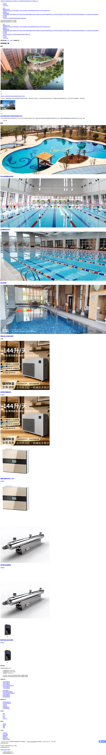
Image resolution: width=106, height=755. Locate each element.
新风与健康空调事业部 (28, 14)
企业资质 (5, 18)
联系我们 (19, 18)
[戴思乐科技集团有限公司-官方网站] (10, 1)
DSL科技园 (9, 18)
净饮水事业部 (13, 14)
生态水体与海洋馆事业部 (57, 14)
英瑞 (4, 727)
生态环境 (5, 718)
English (6, 5)
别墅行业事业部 (66, 14)
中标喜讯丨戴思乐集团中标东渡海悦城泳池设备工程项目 (12, 96)
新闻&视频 (14, 18)
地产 (4, 714)
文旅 (4, 717)
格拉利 (4, 725)
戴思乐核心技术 (6, 9)
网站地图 (54, 741)
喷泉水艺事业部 (36, 14)
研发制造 (25, 10)
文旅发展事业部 (6, 14)
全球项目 (5, 15)
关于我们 (5, 17)
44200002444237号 (46, 741)
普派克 (4, 723)
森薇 (4, 726)
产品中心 (5, 3)
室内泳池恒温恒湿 (15, 10)
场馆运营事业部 (95, 14)
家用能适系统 (6, 707)
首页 (4, 8)
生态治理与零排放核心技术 (44, 26)
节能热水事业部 (73, 14)
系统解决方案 (6, 13)
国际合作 (5, 11)
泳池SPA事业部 (19, 14)
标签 (11, 40)
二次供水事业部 (88, 14)
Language (5, 4)
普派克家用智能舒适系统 (32, 10)
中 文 (4, 5)
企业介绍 (5, 34)
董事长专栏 (23, 18)
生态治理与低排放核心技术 (44, 10)
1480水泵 (21, 10)
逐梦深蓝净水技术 (7, 10)
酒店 (4, 713)
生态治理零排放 (6, 708)
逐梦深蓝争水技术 (7, 702)
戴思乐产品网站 (6, 739)
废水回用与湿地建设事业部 (46, 14)
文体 (4, 716)
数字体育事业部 (81, 14)
